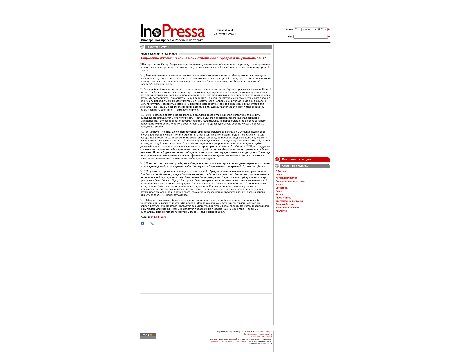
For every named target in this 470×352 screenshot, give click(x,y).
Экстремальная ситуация (289, 201)
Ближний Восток (285, 204)
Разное (279, 194)
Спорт (279, 174)
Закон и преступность (287, 207)
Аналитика (281, 211)
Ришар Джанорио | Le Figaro (158, 53)
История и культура (286, 178)
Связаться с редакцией (261, 336)
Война (279, 191)
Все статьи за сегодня (296, 159)
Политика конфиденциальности (257, 334)
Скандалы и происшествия (290, 181)
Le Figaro (160, 216)
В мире (279, 184)
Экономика (282, 188)
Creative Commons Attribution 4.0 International (231, 341)
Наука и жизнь (283, 197)
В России (281, 171)
